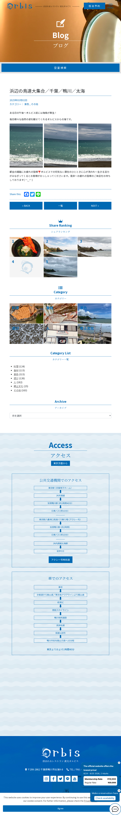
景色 (26, 104)
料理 (16, 366)
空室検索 (60, 68)
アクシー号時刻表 (60, 559)
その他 (34, 104)
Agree (60, 808)
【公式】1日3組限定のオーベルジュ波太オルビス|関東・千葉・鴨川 (43, 6)
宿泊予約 (94, 6)
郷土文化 (18, 386)
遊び (16, 378)
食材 (16, 370)
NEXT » (95, 205)
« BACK (26, 205)
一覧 (60, 205)
